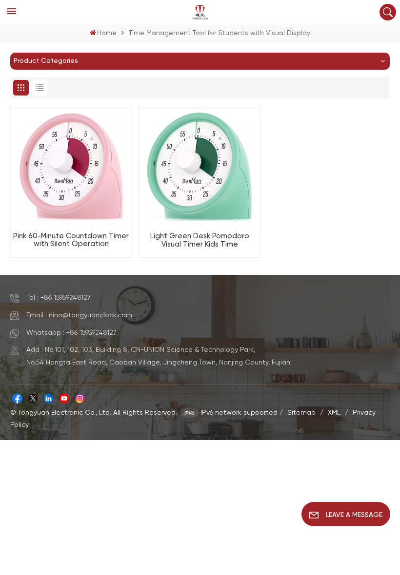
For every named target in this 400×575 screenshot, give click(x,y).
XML (334, 412)
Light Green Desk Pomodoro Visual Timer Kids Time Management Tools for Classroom (199, 240)
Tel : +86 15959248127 (58, 297)
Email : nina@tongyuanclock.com (79, 315)
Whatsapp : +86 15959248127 (71, 332)
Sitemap (301, 412)
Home (107, 33)
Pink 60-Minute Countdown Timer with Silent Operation (71, 240)
